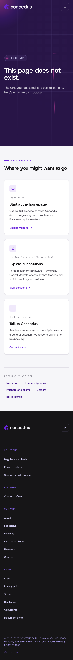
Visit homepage (18, 228)
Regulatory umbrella (15, 459)
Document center (14, 617)
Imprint (8, 578)
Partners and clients (18, 390)
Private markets (13, 467)
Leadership (10, 525)
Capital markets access (17, 475)
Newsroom (12, 383)
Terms (7, 594)
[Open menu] (65, 7)
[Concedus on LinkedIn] (65, 428)
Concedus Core (13, 496)
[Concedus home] (18, 6)
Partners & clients (14, 541)
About (7, 517)
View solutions (18, 287)
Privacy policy (12, 586)
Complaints (10, 609)
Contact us (16, 347)
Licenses (9, 533)
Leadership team (35, 383)
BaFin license (14, 397)
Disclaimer (10, 602)
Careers (41, 390)
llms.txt (13, 652)
